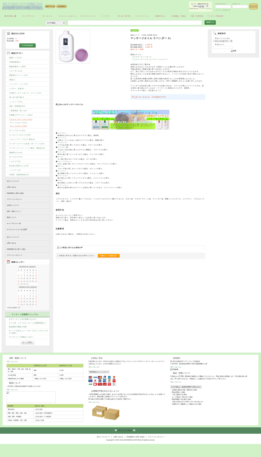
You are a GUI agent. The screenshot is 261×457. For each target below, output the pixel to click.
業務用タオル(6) (15, 152)
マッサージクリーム (88, 16)
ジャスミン (62, 171)
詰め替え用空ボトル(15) (19, 166)
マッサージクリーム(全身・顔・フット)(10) (27, 144)
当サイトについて (13, 181)
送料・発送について (14, 211)
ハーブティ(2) (15, 170)
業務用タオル (160, 16)
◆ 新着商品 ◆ (10, 16)
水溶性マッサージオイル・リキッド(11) (25, 93)
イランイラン (63, 176)
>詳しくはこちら (12, 361)
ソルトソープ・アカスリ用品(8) (22, 139)
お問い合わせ (11, 187)
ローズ (60, 157)
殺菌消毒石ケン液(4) (17, 66)
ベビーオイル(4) (15, 71)
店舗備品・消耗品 (179, 16)
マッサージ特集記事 (215, 16)
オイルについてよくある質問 (17, 229)
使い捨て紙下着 (124, 16)
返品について (11, 217)
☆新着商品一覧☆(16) (18, 110)
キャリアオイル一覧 (14, 223)
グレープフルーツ (65, 161)
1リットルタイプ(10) (18, 126)
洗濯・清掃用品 (197, 16)
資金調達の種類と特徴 (18, 327)
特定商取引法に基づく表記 (16, 249)
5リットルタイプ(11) (18, 123)
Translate (208, 8)
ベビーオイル (47, 16)
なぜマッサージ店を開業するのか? (23, 319)
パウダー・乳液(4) (16, 88)
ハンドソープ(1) (15, 102)
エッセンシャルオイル (67, 16)
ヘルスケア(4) (15, 161)
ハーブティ (106, 16)
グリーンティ (63, 185)
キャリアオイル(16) (17, 130)
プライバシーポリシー (14, 199)
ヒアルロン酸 (63, 147)
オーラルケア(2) (15, 157)
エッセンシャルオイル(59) (20, 135)
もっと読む (27, 342)
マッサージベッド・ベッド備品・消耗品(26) (27, 148)
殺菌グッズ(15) (15, 58)
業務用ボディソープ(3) (18, 75)
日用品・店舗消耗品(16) (19, 174)
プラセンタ (62, 142)
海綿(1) (12, 80)
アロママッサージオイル (142, 57)
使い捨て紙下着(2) (16, 97)
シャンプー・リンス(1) (18, 84)
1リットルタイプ (161, 59)
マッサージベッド (142, 16)
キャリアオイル (28, 16)
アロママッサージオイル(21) (20, 119)
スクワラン (62, 133)
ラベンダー (62, 152)
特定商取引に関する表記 (15, 193)
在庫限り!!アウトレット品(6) (21, 115)
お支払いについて (13, 205)
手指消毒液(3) (15, 62)
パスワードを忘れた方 (223, 10)
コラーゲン (62, 138)
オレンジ (61, 166)
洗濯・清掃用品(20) (17, 106)
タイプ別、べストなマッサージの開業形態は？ (27, 323)
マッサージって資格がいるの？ (21, 337)
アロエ (60, 180)
